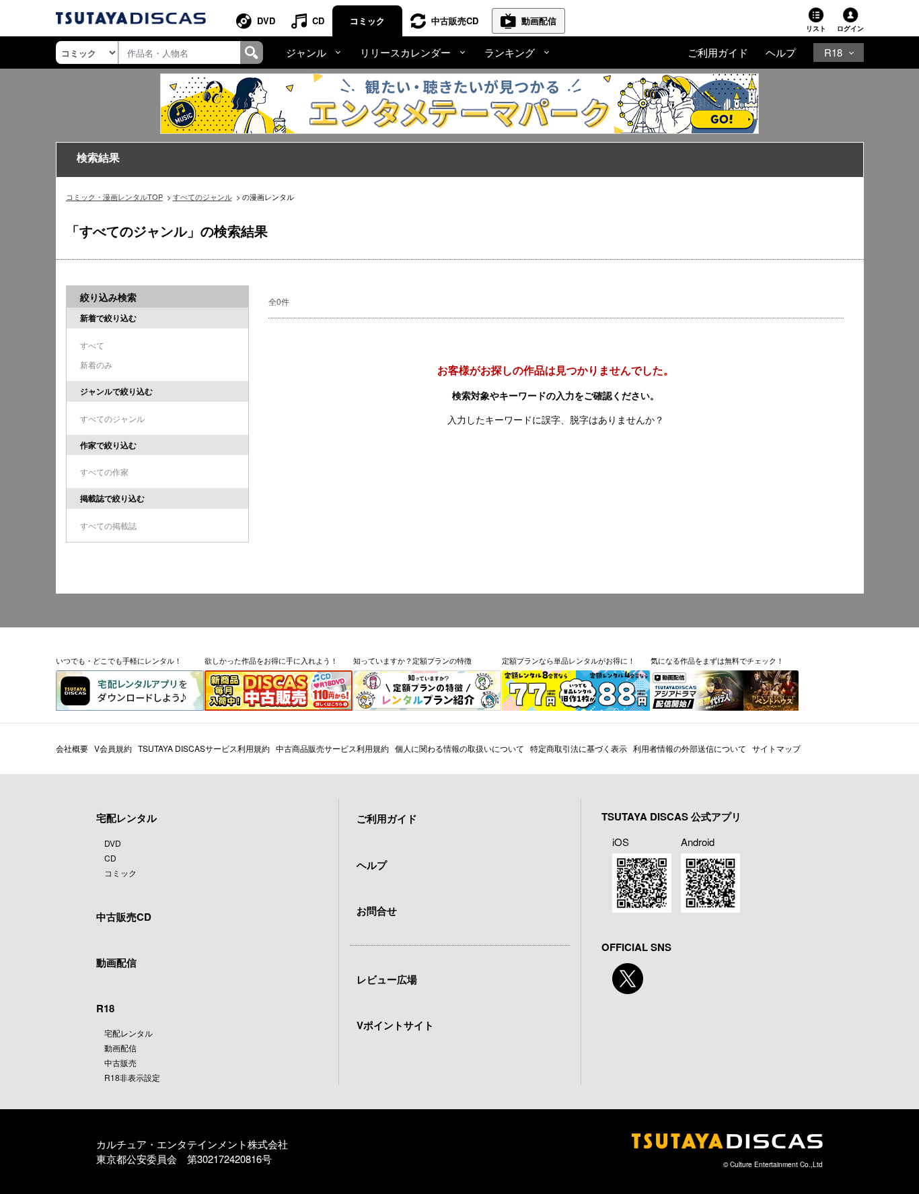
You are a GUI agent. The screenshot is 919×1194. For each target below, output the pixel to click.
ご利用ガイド (718, 52)
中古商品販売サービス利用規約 (332, 748)
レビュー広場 (387, 979)
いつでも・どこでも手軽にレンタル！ (119, 660)
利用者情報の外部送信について (689, 748)
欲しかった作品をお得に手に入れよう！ (271, 660)
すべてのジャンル (202, 196)
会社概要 (72, 748)
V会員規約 (113, 748)
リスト (816, 28)
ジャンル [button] (306, 52)
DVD (266, 20)
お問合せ (377, 910)
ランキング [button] (509, 52)
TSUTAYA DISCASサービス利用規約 (204, 748)
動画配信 (538, 20)
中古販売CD (454, 20)
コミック (367, 20)
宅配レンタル (128, 1033)
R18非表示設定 (132, 1077)
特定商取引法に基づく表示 (578, 748)
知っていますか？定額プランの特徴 (412, 660)
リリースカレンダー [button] (405, 52)
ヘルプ (781, 52)
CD (318, 20)
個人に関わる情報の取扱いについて (459, 748)
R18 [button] (833, 52)
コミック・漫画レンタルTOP (114, 196)
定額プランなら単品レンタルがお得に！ (568, 660)
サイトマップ (776, 748)
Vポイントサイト (395, 1025)
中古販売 (120, 1062)
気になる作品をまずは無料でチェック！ (717, 660)
